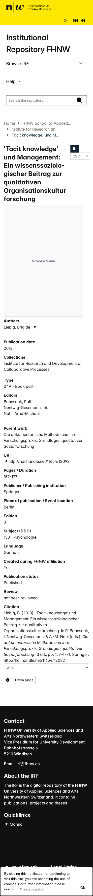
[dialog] (46, 881)
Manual (16, 824)
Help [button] (11, 81)
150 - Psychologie (20, 537)
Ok (82, 888)
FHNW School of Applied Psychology (46, 123)
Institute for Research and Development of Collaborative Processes (35, 129)
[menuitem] (46, 63)
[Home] (28, 7)
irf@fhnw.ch (28, 763)
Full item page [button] (21, 680)
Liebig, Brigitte (17, 327)
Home (9, 123)
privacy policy (33, 889)
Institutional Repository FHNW (38, 43)
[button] (83, 20)
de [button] (65, 20)
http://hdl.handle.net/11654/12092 (39, 461)
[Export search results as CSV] (74, 149)
